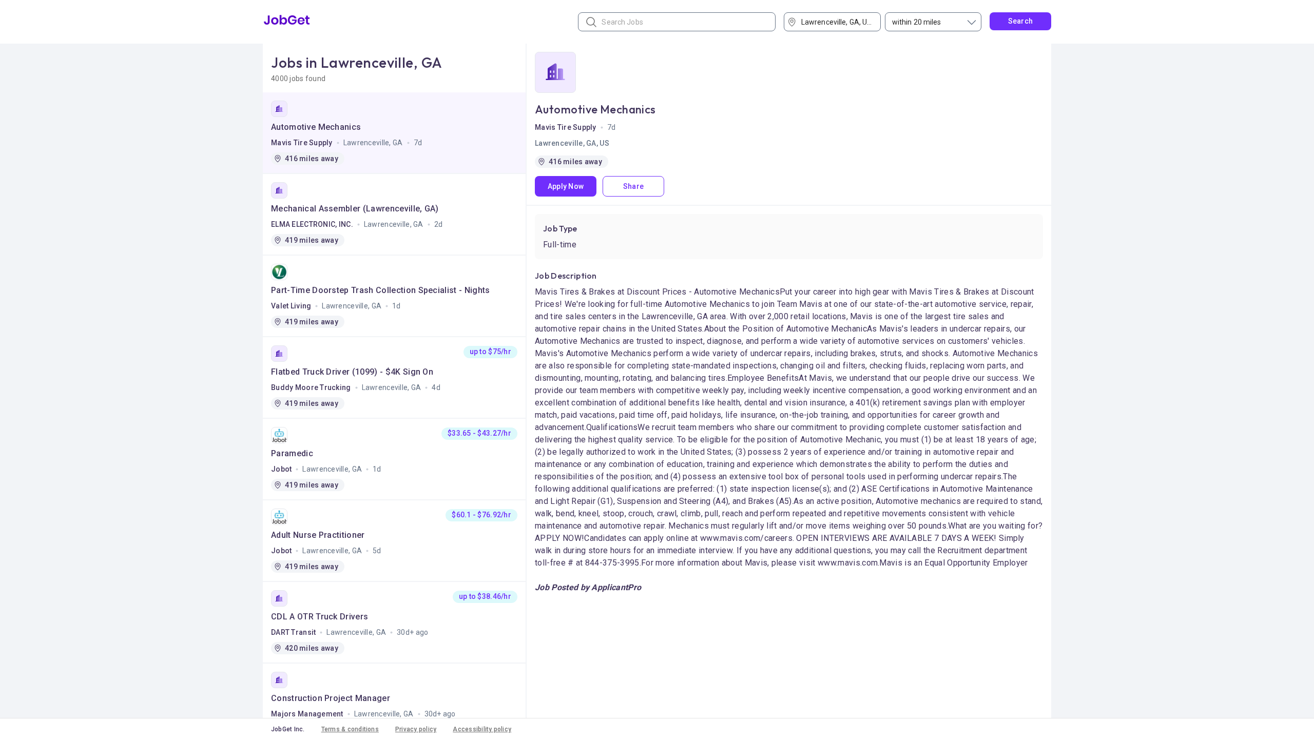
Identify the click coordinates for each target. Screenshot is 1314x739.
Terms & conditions (350, 729)
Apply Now (566, 186)
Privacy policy (415, 729)
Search (1020, 21)
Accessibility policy (482, 729)
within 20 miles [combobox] (916, 22)
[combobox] (836, 21)
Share (633, 186)
